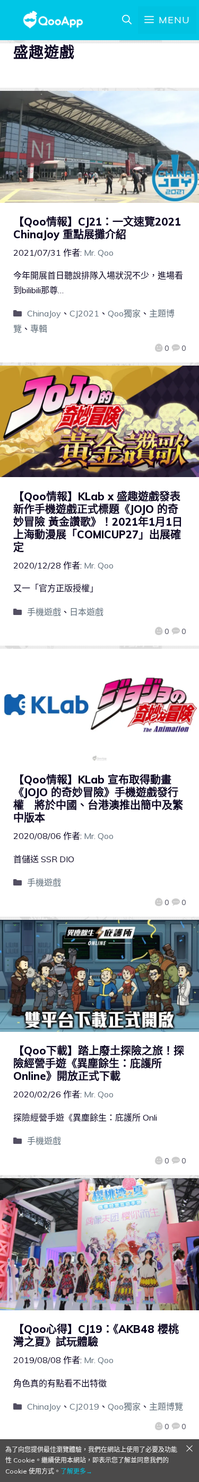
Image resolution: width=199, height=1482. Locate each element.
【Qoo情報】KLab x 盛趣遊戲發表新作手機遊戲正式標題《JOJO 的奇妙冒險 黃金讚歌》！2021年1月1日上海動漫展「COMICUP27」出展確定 (98, 522)
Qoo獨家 (124, 313)
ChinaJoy (44, 313)
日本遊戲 (86, 612)
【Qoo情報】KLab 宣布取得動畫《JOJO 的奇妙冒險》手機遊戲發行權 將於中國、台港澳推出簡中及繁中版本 (98, 798)
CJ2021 (84, 313)
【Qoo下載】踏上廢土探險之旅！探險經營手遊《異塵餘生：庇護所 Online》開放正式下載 (98, 1063)
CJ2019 (84, 1406)
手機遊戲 (44, 612)
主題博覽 (166, 1406)
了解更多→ (76, 1471)
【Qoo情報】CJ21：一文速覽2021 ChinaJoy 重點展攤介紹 (97, 228)
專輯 (38, 328)
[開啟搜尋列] (127, 20)
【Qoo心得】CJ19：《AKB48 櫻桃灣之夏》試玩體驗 (96, 1335)
